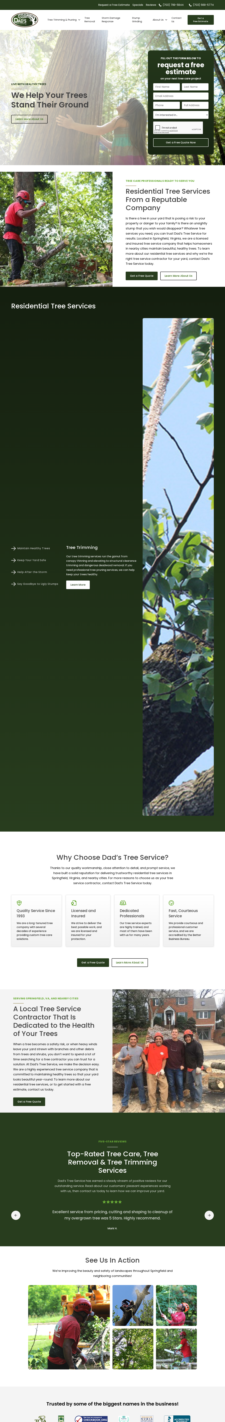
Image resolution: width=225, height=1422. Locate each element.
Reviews (151, 5)
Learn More (78, 585)
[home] (28, 20)
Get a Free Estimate (200, 20)
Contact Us (176, 19)
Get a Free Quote (141, 276)
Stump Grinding (137, 19)
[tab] (36, 548)
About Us (158, 19)
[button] (64, 20)
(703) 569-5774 (203, 5)
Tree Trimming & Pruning (62, 19)
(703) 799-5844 (173, 5)
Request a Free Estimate (114, 5)
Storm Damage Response (111, 19)
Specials (137, 5)
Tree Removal (89, 19)
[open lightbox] (69, 1327)
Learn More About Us (29, 119)
